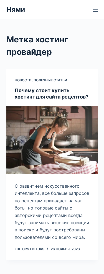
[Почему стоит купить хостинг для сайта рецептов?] (52, 140)
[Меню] (95, 9)
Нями (15, 9)
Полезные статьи (50, 80)
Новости (23, 80)
